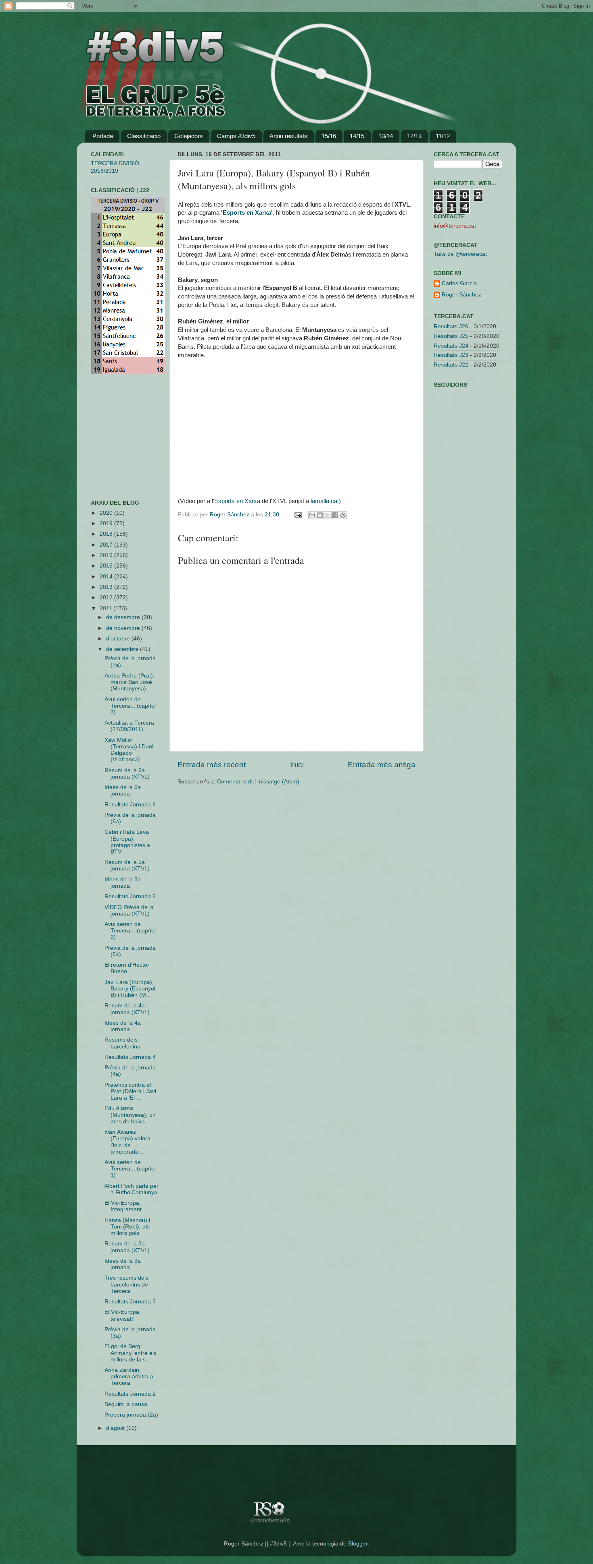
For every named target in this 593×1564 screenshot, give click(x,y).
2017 (107, 545)
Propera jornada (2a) (131, 1415)
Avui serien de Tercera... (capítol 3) (130, 705)
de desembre (124, 617)
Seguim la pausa (125, 1404)
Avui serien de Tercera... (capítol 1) (130, 1168)
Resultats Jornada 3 (130, 1302)
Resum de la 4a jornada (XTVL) (127, 1009)
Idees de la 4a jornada (122, 1026)
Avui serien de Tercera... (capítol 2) (130, 930)
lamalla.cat (325, 501)
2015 (107, 566)
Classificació (144, 136)
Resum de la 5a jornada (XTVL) (127, 865)
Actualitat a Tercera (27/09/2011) (129, 726)
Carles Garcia (459, 283)
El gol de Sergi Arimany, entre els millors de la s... (130, 1352)
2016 (107, 555)
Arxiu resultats (288, 136)
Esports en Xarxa (237, 501)
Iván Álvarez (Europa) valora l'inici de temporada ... (127, 1142)
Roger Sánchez (230, 515)
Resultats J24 (451, 346)
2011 (106, 608)
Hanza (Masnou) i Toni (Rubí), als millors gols (127, 1226)
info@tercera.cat (455, 226)
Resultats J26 (451, 326)
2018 (107, 534)
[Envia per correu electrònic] (312, 515)
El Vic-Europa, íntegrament (123, 1206)
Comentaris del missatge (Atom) (258, 782)
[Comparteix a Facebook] (335, 515)
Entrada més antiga (382, 764)
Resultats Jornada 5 (130, 896)
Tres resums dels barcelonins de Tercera (126, 1284)
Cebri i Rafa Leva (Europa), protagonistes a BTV (127, 842)
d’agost (116, 1428)
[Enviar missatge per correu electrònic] (297, 515)
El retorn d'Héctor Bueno (126, 968)
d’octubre (119, 639)
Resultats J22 (451, 365)
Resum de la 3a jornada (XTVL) (127, 1247)
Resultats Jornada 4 (130, 1057)
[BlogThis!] (320, 515)
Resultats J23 (451, 355)
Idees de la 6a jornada (122, 790)
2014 (107, 577)
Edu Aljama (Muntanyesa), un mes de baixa (130, 1114)
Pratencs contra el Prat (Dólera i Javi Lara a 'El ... (130, 1091)
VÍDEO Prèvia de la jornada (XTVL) (129, 910)
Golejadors (188, 136)
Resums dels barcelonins (122, 1043)
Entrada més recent (211, 764)
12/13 (414, 136)
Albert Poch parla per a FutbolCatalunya (131, 1189)
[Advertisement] (115, 437)
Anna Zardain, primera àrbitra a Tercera (128, 1376)
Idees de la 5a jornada (122, 882)
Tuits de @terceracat (460, 254)
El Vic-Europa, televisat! (122, 1315)
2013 (107, 587)
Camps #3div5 (236, 136)
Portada (102, 136)
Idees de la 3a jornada (122, 1264)
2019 (107, 523)
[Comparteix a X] (328, 515)
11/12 (443, 136)
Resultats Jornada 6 (130, 805)
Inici (297, 764)
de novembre (124, 628)
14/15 (357, 136)
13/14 (385, 136)
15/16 (329, 136)
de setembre (123, 649)
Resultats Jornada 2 (130, 1394)
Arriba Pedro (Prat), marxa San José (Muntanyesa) (129, 682)
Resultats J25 (451, 336)
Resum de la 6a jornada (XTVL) (127, 773)
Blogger (357, 1544)
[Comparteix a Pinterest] (343, 515)
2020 (107, 513)
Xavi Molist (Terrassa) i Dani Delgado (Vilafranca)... (128, 750)
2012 (107, 598)
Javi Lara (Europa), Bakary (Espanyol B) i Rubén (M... (129, 988)
